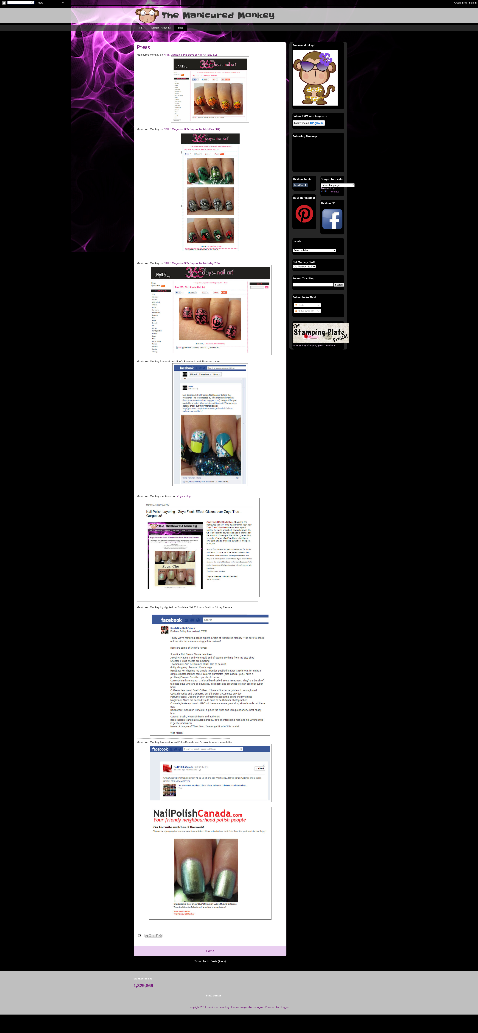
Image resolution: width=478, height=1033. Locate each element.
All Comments (305, 310)
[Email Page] (139, 935)
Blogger (284, 1007)
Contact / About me (161, 27)
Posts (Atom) (218, 961)
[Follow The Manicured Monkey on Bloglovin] (309, 124)
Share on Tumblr (300, 185)
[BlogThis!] (150, 936)
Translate (333, 191)
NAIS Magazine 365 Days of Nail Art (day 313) (191, 54)
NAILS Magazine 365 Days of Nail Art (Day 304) (192, 129)
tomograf (258, 1007)
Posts (300, 305)
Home (141, 27)
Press (180, 27)
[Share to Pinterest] (160, 936)
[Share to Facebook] (157, 936)
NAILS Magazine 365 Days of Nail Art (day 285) (192, 263)
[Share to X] (153, 936)
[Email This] (146, 936)
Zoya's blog (184, 496)
